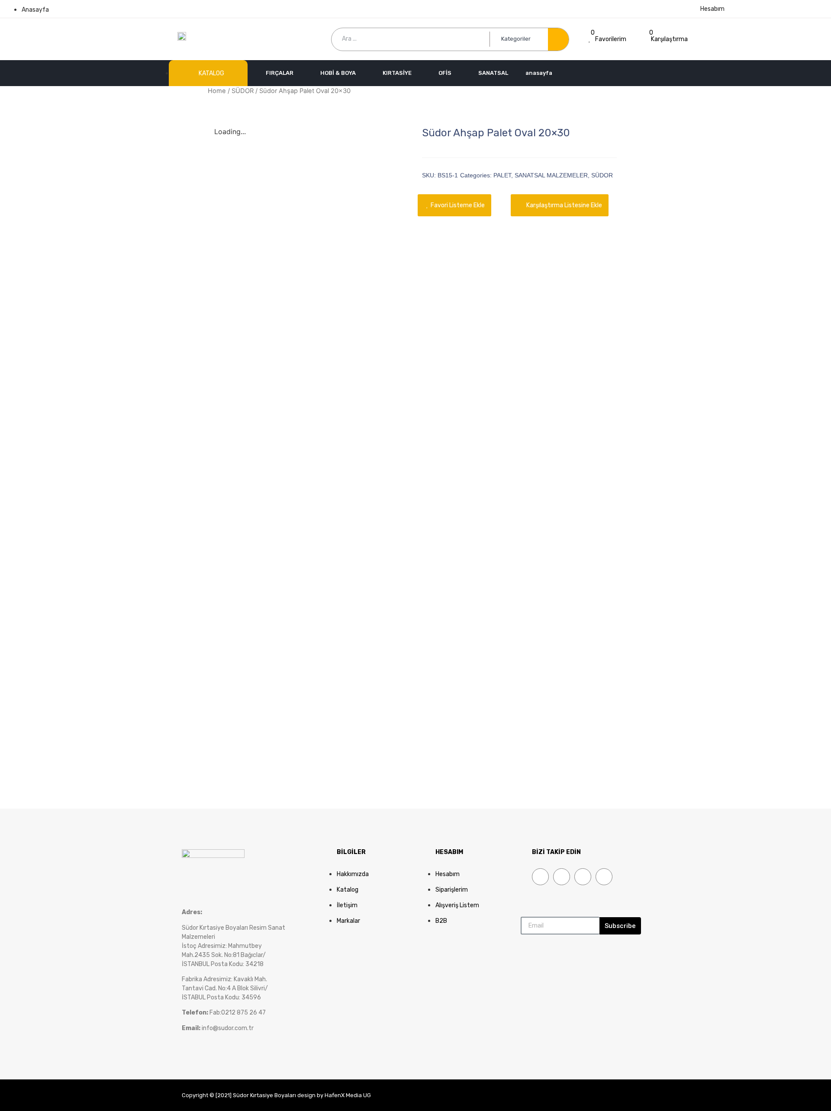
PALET (502, 175)
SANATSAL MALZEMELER (551, 175)
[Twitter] (561, 876)
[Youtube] (582, 876)
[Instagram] (604, 876)
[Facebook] (540, 876)
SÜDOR (243, 91)
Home (217, 91)
